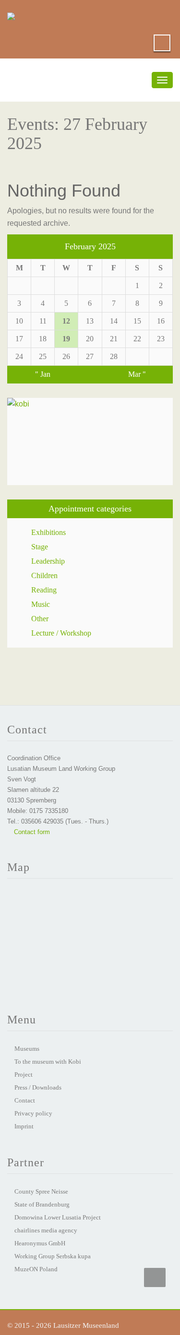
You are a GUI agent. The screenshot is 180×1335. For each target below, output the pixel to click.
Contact (24, 1100)
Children (44, 575)
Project (23, 1074)
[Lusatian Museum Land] (11, 14)
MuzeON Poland (36, 1269)
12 (66, 321)
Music (40, 604)
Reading (44, 590)
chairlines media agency (45, 1230)
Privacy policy (33, 1113)
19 (66, 339)
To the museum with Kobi (47, 1061)
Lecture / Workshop (61, 633)
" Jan (42, 374)
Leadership (48, 561)
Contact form (31, 832)
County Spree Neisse (41, 1191)
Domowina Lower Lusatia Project (57, 1217)
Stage (39, 547)
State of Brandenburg (42, 1204)
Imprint (24, 1126)
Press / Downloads (37, 1087)
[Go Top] (155, 1277)
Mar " (137, 374)
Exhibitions (48, 532)
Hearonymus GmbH (39, 1243)
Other (39, 619)
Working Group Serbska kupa (52, 1256)
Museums (26, 1048)
